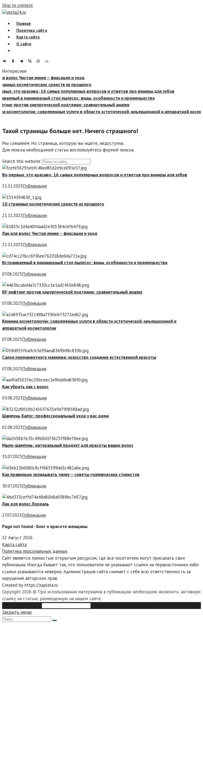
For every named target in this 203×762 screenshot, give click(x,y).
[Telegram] (22, 61)
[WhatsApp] (39, 61)
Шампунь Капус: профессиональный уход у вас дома (55, 416)
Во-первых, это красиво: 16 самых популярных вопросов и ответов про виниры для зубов (94, 175)
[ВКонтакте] (6, 61)
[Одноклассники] (14, 61)
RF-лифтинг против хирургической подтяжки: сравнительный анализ (72, 292)
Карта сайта (14, 544)
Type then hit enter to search (120, 605)
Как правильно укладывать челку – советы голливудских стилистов (71, 474)
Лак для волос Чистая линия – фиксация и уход (49, 233)
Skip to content (17, 5)
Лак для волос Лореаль (25, 504)
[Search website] (16, 50)
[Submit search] (54, 620)
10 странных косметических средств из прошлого (53, 204)
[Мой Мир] (48, 61)
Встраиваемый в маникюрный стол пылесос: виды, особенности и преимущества (84, 262)
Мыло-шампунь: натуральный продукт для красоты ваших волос (67, 445)
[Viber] (31, 61)
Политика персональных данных (35, 551)
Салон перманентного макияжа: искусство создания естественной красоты (79, 357)
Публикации (35, 186)
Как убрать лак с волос (25, 387)
